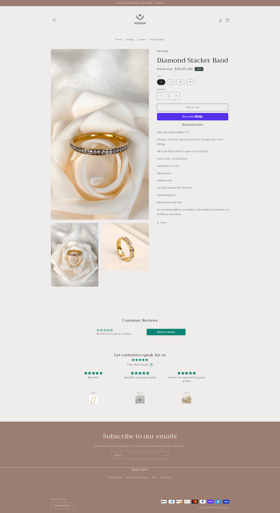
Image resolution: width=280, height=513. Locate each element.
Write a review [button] (166, 332)
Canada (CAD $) (61, 505)
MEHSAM (208, 508)
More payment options (192, 124)
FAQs (154, 477)
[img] (140, 360)
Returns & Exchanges (137, 477)
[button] (54, 20)
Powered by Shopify (221, 508)
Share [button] (164, 222)
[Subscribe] (165, 455)
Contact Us (166, 477)
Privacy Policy (115, 477)
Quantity (161, 89)
